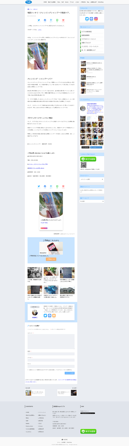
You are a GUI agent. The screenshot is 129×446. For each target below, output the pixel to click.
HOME (45, 2)
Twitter (45, 317)
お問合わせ (41, 431)
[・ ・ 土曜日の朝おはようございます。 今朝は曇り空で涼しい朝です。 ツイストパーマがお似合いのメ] (83, 130)
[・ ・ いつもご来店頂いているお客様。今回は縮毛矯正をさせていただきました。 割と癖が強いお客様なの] (94, 136)
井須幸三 (100, 190)
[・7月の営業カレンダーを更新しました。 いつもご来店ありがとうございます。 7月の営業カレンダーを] (83, 124)
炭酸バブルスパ (42, 415)
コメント (31, 333)
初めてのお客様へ (52, 2)
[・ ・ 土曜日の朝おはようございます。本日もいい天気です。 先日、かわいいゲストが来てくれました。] (83, 136)
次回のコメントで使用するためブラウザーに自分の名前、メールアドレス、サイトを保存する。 (51, 369)
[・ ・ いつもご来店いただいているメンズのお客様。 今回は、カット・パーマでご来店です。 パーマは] (89, 124)
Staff (62, 2)
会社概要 (63, 442)
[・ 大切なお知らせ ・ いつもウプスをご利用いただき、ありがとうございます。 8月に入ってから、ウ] (94, 118)
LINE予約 (40, 420)
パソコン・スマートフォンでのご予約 (38, 164)
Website (54, 317)
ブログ (40, 423)
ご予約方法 (83, 2)
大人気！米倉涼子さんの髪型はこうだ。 (88, 190)
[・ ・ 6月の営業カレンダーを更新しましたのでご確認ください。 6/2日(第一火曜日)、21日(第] (83, 142)
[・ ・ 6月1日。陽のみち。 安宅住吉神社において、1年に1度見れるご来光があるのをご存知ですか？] (89, 142)
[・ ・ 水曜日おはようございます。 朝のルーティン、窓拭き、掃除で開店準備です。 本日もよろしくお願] (94, 130)
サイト (29, 363)
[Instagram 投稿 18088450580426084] (89, 118)
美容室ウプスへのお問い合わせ (36, 168)
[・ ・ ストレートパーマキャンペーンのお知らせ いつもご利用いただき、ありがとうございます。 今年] (100, 136)
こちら (39, 29)
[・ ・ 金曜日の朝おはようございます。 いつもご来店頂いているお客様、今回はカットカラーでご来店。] (89, 130)
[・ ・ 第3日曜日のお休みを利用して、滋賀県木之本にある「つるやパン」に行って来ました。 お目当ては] (94, 124)
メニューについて (70, 234)
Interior (66, 2)
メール (30, 357)
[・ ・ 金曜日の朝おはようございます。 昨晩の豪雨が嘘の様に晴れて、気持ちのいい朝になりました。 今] (89, 136)
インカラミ (28, 431)
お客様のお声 (94, 2)
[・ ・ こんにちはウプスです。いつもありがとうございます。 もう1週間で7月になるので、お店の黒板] (100, 124)
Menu (59, 2)
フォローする (44, 222)
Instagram (96, 21)
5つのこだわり (29, 426)
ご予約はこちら (51, 259)
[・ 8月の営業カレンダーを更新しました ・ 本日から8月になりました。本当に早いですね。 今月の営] (100, 118)
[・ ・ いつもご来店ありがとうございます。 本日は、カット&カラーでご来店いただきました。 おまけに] (100, 130)
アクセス (72, 2)
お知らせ (62, 234)
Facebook (49, 317)
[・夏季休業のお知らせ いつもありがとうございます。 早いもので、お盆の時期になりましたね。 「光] (83, 118)
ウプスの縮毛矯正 (30, 428)
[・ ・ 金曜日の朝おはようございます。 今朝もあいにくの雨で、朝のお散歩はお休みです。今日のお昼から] (100, 142)
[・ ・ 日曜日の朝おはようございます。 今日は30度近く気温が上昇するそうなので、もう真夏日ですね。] (94, 142)
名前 (29, 351)
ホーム (58, 442)
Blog (88, 2)
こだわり (77, 2)
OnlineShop (100, 2)
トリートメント (42, 412)
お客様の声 (41, 428)
